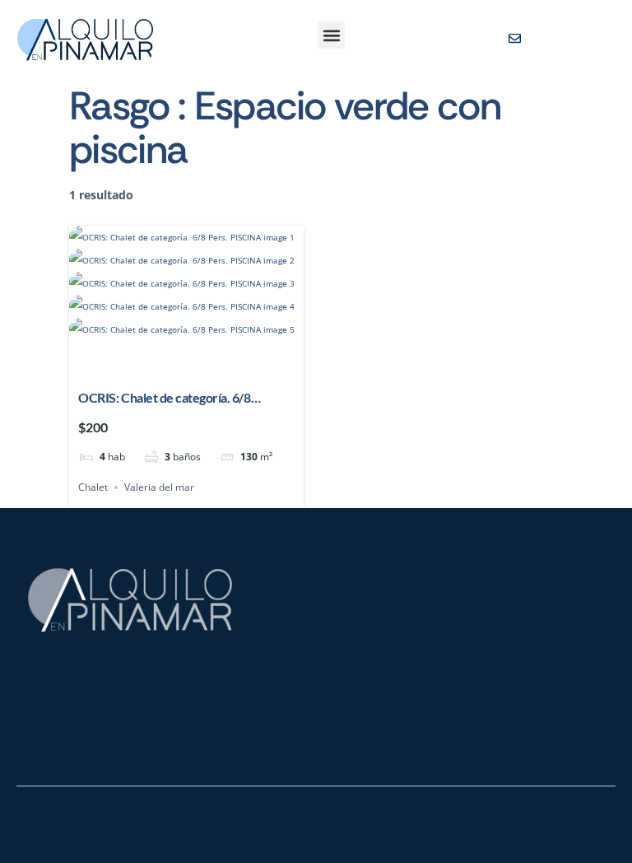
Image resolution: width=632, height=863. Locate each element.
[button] (331, 35)
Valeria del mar (159, 487)
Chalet (93, 487)
